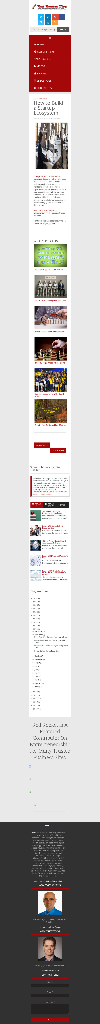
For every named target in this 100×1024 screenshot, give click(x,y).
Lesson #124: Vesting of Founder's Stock (55, 557)
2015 (35, 695)
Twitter (52, 919)
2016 (35, 692)
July (36, 666)
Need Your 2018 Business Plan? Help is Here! (50, 637)
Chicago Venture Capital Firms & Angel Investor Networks (54, 542)
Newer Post (42, 445)
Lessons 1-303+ (46, 51)
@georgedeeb (49, 223)
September (39, 659)
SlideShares (44, 80)
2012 (35, 705)
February (38, 683)
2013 (35, 702)
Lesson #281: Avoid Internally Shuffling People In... (51, 647)
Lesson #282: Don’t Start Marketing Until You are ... (50, 641)
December (39, 631)
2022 (35, 612)
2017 (35, 629)
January (37, 687)
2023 (35, 608)
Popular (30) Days (51, 505)
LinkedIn (59, 919)
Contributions (40, 98)
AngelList (50, 922)
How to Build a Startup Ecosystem (46, 651)
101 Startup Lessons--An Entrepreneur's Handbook (52, 512)
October (38, 656)
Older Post (58, 450)
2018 (35, 626)
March (37, 680)
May (36, 673)
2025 (35, 602)
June (36, 670)
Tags (63, 505)
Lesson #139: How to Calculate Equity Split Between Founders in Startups (54, 573)
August (37, 663)
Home (40, 44)
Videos (40, 66)
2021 (35, 615)
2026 (35, 598)
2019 (35, 622)
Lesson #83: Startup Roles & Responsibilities (52, 527)
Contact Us (44, 87)
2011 (35, 709)
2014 (35, 698)
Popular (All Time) (38, 505)
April (37, 676)
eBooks (41, 73)
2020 (35, 619)
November (39, 635)
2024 (35, 605)
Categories (44, 58)
